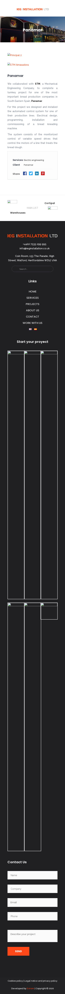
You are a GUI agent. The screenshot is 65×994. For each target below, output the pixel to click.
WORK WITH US (32, 323)
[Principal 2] (33, 55)
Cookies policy (15, 981)
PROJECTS (32, 304)
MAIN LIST (32, 208)
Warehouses (18, 212)
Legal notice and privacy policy (40, 981)
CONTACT (32, 317)
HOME (32, 291)
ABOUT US (32, 310)
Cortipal (49, 203)
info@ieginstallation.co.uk (35, 248)
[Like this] (52, 174)
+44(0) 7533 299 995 (34, 244)
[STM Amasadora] (33, 64)
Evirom (30, 988)
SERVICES (32, 298)
